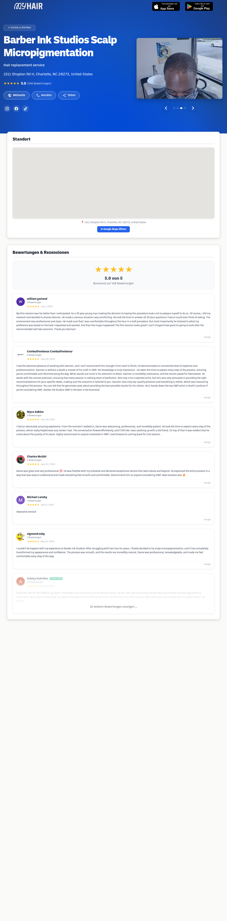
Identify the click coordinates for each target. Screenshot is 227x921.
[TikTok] (25, 108)
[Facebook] (16, 108)
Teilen (71, 95)
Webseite (19, 95)
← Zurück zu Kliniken (19, 28)
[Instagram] (7, 108)
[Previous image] (166, 108)
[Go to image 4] (185, 108)
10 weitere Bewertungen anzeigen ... (113, 606)
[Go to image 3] (181, 108)
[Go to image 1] (174, 108)
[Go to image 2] (178, 108)
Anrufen (46, 95)
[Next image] (192, 108)
